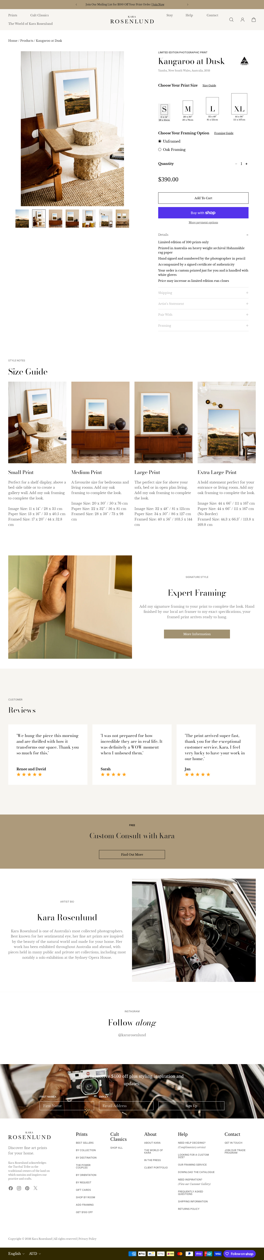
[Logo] (132, 20)
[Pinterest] (27, 1188)
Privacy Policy (88, 1238)
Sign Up (191, 1106)
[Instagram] (18, 1188)
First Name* (48, 1097)
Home (13, 41)
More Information (197, 634)
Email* (103, 1097)
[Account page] (242, 19)
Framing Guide (223, 133)
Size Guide (209, 85)
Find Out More (132, 854)
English (14, 1254)
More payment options (203, 222)
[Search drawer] (231, 19)
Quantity (166, 164)
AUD (33, 1254)
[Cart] (253, 19)
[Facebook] (10, 1188)
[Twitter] (35, 1188)
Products (27, 41)
